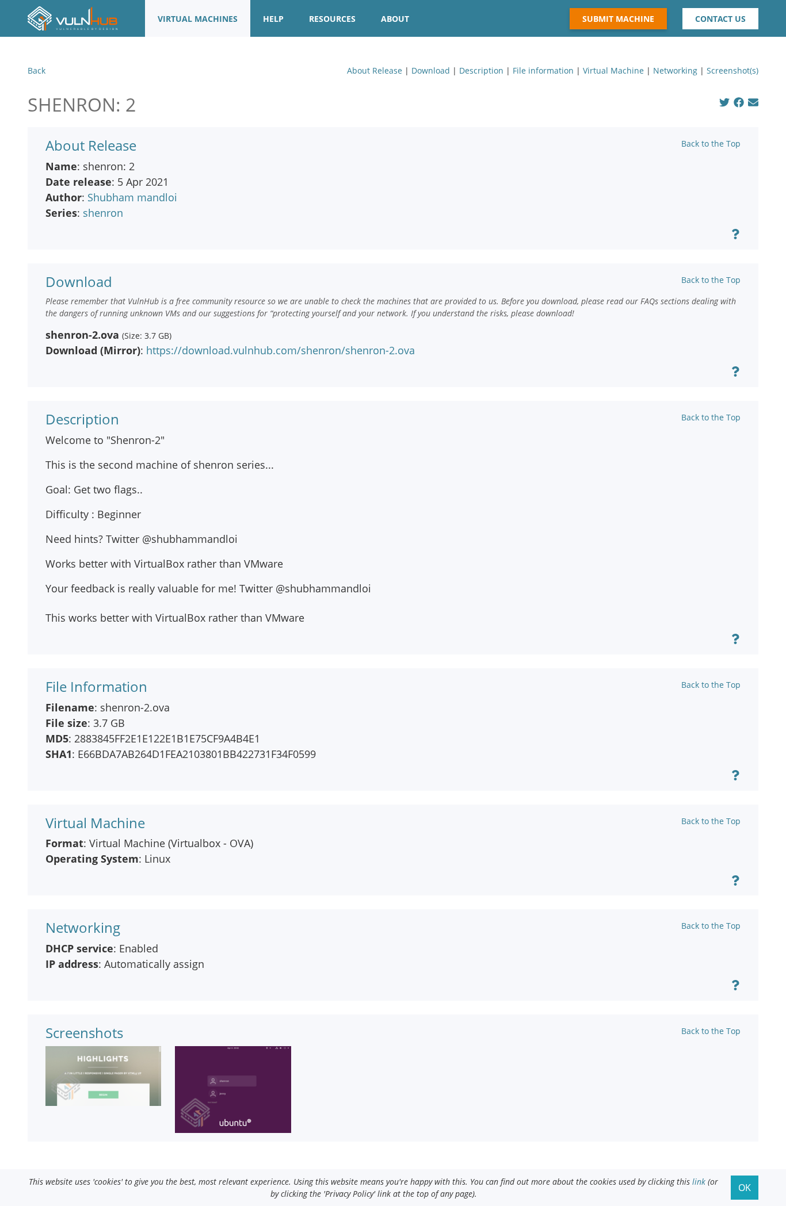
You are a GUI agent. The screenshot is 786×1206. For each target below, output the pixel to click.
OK (744, 1187)
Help (273, 18)
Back (36, 70)
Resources (332, 18)
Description (481, 70)
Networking (675, 70)
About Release (374, 70)
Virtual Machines (198, 18)
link (698, 1181)
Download (430, 70)
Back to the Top (711, 143)
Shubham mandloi (132, 197)
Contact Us (720, 18)
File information (543, 70)
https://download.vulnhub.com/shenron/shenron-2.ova (280, 350)
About (395, 18)
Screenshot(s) (732, 70)
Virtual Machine (613, 70)
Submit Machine (618, 18)
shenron (103, 213)
